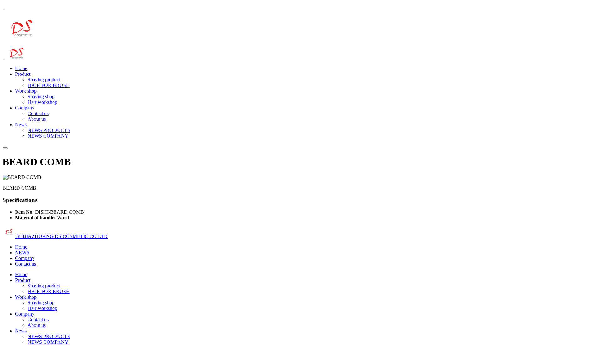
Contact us (38, 113)
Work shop (26, 91)
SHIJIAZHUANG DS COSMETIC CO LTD (61, 236)
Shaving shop (41, 96)
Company (24, 107)
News (21, 124)
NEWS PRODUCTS (49, 130)
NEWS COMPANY (48, 136)
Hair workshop (42, 102)
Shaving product (44, 79)
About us (37, 119)
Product (22, 74)
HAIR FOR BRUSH (49, 85)
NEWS (22, 252)
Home (21, 68)
